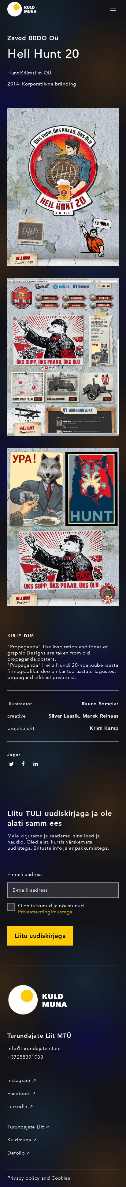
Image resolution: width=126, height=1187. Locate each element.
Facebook (18, 1093)
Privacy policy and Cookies (38, 1178)
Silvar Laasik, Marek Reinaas (84, 716)
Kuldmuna (19, 1140)
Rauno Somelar (100, 704)
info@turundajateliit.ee (34, 1048)
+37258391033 (25, 1057)
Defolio (15, 1153)
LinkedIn (17, 1106)
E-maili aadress (25, 874)
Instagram (19, 1080)
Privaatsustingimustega (45, 912)
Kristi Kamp (104, 728)
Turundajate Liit (25, 1127)
